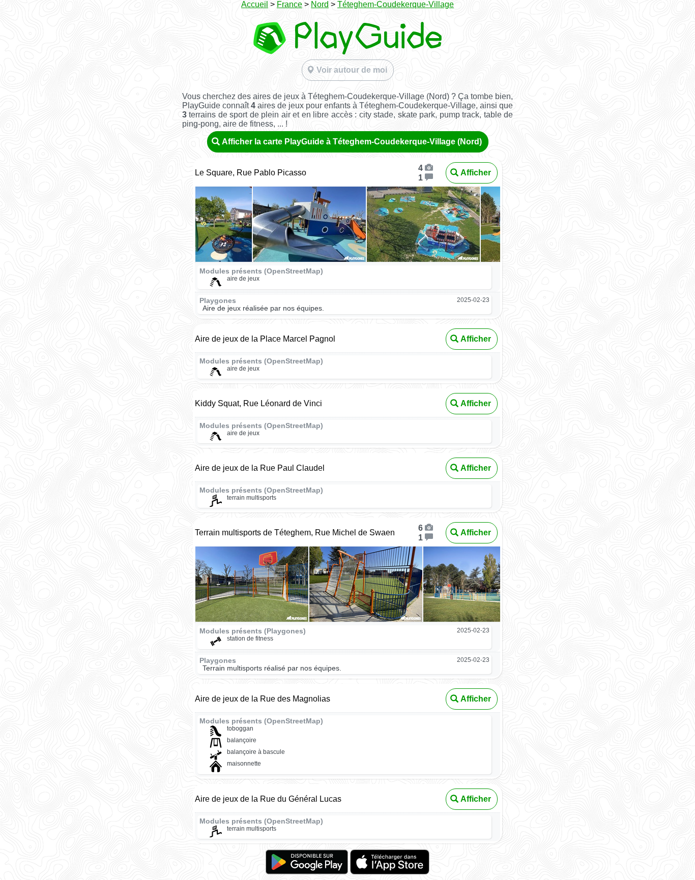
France (289, 4)
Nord (320, 4)
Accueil (254, 4)
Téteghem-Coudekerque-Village (395, 4)
